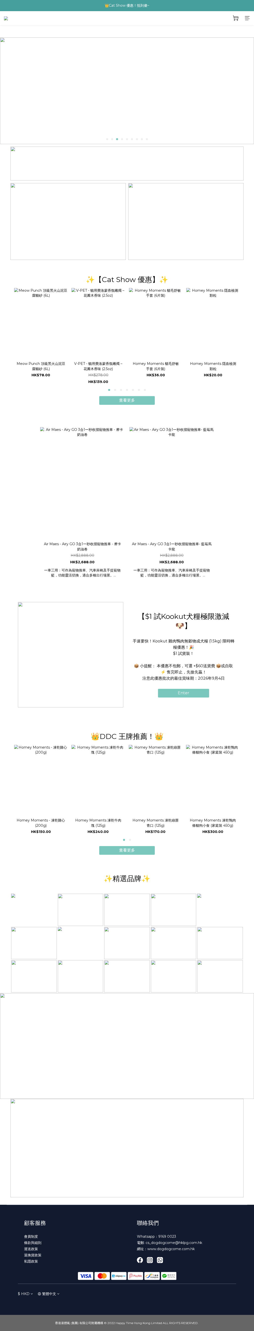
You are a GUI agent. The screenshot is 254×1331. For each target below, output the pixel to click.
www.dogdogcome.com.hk (171, 1249)
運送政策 (31, 1249)
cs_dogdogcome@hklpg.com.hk (174, 1242)
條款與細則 (32, 1242)
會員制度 (31, 1236)
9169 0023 (167, 1236)
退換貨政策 (32, 1255)
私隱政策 (31, 1261)
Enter (183, 693)
